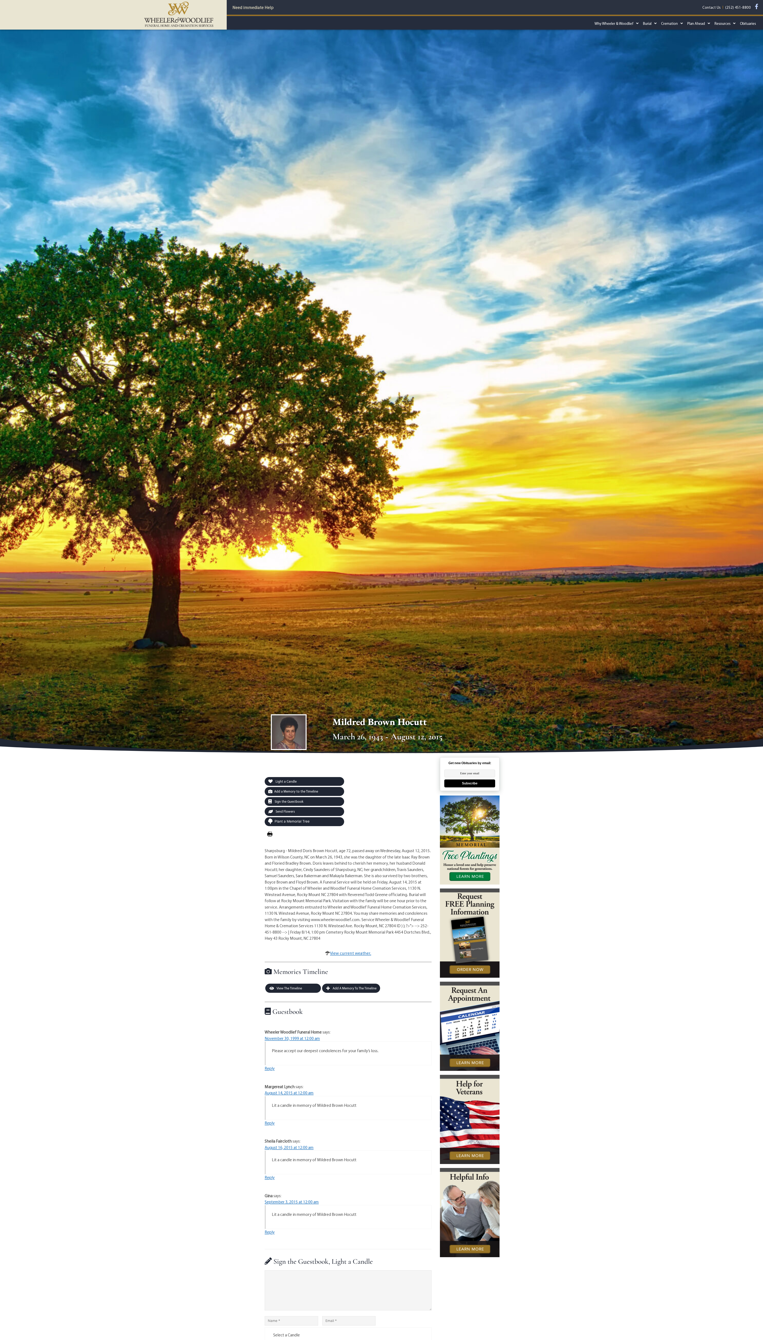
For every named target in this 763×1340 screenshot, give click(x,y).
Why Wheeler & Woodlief (614, 23)
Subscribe (469, 783)
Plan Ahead (696, 23)
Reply (270, 1068)
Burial (647, 23)
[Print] (270, 834)
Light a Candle (286, 781)
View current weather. (350, 953)
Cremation (669, 23)
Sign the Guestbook (288, 801)
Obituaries (748, 23)
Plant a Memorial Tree (292, 821)
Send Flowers (285, 811)
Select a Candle (286, 1334)
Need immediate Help (253, 7)
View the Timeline (289, 988)
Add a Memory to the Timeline (296, 791)
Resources (722, 23)
